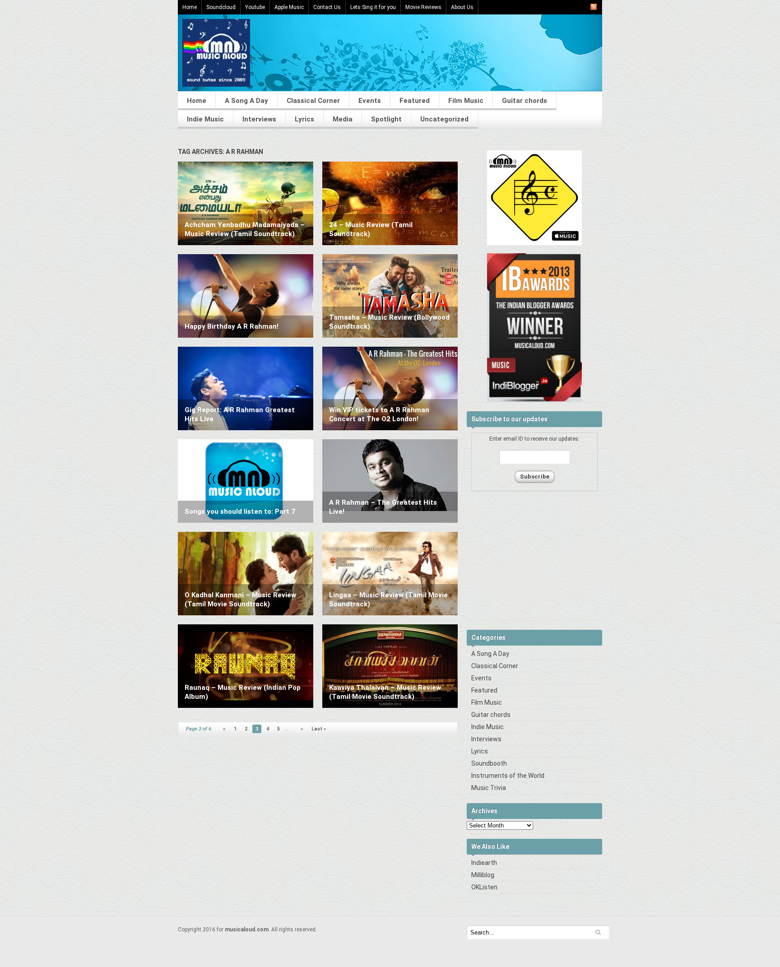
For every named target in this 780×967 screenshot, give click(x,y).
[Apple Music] (534, 243)
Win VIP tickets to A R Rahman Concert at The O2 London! (379, 414)
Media (343, 119)
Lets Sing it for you (373, 7)
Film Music (465, 101)
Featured (414, 101)
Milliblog (482, 875)
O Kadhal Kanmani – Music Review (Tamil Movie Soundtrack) (240, 599)
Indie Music (205, 119)
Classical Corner (313, 101)
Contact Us (327, 7)
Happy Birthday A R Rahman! (232, 326)
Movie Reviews (423, 7)
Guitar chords (524, 101)
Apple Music (289, 7)
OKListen (484, 887)
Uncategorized (444, 119)
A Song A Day (246, 101)
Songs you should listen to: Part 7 (240, 511)
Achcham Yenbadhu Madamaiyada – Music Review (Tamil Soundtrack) (245, 229)
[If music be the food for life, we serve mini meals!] (216, 84)
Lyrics (304, 119)
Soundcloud (221, 7)
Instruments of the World (507, 775)
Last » (318, 729)
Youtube (255, 7)
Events (369, 101)
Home (189, 7)
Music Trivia (488, 787)
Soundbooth (489, 763)
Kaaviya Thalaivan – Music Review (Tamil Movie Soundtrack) (385, 692)
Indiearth (484, 862)
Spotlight (386, 119)
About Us (462, 7)
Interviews (259, 119)
